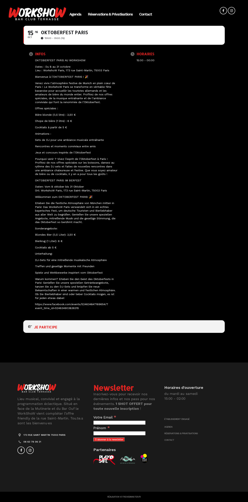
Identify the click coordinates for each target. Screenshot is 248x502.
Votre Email (104, 417)
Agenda (168, 426)
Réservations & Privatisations (181, 433)
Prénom (101, 428)
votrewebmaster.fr (130, 497)
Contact (169, 440)
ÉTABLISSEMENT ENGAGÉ (176, 419)
